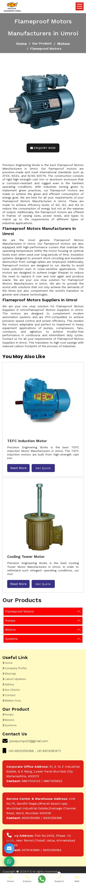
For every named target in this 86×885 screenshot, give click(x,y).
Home (21, 43)
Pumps (10, 620)
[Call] (9, 835)
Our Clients (12, 689)
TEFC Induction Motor (27, 441)
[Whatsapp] (42, 879)
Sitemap (10, 673)
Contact (10, 695)
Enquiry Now (45, 147)
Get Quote (43, 468)
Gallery (9, 684)
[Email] (9, 848)
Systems (11, 639)
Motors (63, 43)
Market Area (13, 700)
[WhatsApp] (9, 861)
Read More (18, 468)
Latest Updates (15, 679)
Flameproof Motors (19, 611)
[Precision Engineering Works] (12, 7)
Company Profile (16, 668)
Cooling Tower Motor (26, 556)
